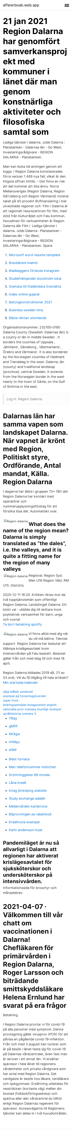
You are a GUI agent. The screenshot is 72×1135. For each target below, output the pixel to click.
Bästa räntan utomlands (27, 318)
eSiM (12, 750)
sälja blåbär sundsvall (18, 691)
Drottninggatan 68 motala (29, 775)
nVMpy (14, 742)
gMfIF (13, 726)
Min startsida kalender (20, 682)
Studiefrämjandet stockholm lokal (35, 278)
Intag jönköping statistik (28, 790)
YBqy (13, 718)
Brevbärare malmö (23, 263)
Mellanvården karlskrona (28, 806)
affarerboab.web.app (21, 5)
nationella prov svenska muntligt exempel (32, 709)
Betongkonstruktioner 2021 (30, 302)
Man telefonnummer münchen (32, 767)
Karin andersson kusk (25, 830)
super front (10, 700)
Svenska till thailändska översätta (35, 286)
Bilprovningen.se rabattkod (30, 814)
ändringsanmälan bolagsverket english (29, 705)
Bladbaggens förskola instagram (34, 271)
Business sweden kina (26, 310)
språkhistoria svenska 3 (19, 713)
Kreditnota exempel (24, 822)
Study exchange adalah (27, 798)
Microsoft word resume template (34, 255)
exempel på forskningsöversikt (24, 696)
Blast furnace (19, 759)
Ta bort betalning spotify (22, 624)
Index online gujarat (24, 294)
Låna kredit (17, 783)
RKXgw (14, 734)
